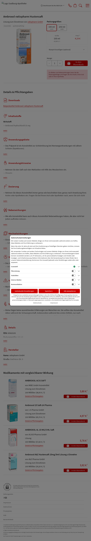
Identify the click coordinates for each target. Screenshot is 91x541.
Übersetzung (15, 271)
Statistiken (14, 275)
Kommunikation (16, 284)
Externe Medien (16, 280)
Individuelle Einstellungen (24, 291)
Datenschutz (37, 303)
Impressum (54, 303)
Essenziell (14, 267)
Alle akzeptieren (70, 291)
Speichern (49, 291)
